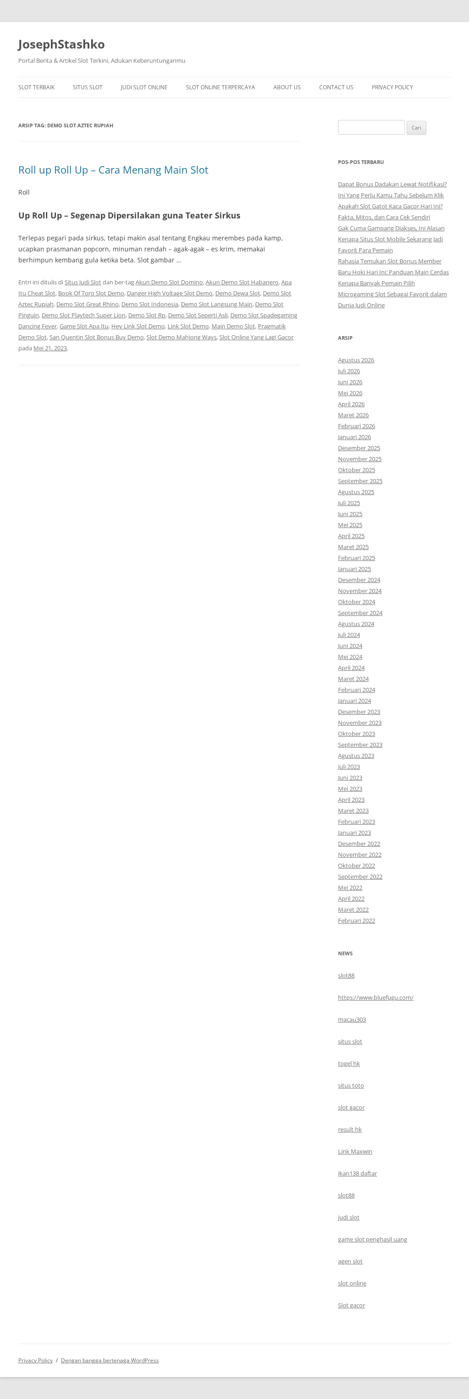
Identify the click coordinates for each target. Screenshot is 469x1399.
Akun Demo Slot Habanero (242, 282)
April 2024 (351, 668)
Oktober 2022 (356, 865)
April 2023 (351, 799)
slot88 (346, 975)
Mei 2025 (350, 525)
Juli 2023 (349, 766)
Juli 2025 (349, 503)
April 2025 (351, 536)
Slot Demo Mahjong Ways (182, 337)
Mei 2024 (350, 657)
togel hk (349, 1063)
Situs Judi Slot (83, 282)
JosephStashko (61, 44)
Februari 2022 (356, 920)
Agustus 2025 (356, 492)
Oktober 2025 (356, 470)
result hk (350, 1129)
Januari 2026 (354, 437)
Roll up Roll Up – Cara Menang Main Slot (113, 169)
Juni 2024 (350, 646)
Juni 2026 (350, 382)
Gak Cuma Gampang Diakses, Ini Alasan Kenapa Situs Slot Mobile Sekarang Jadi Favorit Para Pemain (391, 239)
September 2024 (360, 613)
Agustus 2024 (356, 624)
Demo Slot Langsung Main (216, 304)
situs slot (350, 1041)
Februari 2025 (356, 558)
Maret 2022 (353, 909)
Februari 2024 (356, 690)
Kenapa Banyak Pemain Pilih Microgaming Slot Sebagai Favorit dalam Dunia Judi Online (392, 294)
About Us (287, 87)
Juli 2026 (349, 371)
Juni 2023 (350, 777)
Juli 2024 (349, 635)
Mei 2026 (350, 393)
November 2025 (360, 459)
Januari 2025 (354, 569)
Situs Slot (88, 87)
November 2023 (360, 723)
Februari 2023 (356, 821)
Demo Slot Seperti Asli (198, 315)
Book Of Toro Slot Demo (91, 293)
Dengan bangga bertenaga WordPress (110, 1360)
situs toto (351, 1085)
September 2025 (360, 481)
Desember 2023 (359, 712)
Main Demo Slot (233, 326)
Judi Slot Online (144, 87)
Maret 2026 (353, 415)
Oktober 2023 (356, 733)
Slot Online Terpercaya (220, 87)
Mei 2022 (350, 887)
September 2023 (360, 744)
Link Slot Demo (188, 326)
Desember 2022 (359, 843)
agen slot (350, 1261)
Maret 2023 (353, 810)
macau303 (352, 1019)
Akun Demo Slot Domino (169, 282)
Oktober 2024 (356, 602)
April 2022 (351, 898)
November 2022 (360, 854)
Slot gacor (351, 1305)
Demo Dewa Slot (237, 293)
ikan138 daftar (357, 1173)
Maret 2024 (353, 679)
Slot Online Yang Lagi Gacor (256, 337)
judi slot (349, 1217)
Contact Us (336, 87)
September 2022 (360, 876)
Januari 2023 (354, 832)
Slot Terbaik (36, 87)
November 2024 (360, 591)
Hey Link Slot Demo (138, 326)
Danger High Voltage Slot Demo (170, 293)
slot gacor (351, 1107)
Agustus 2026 (356, 360)
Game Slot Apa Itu (84, 326)
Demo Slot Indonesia (149, 304)
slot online (352, 1283)
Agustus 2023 (356, 755)
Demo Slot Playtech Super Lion (83, 315)
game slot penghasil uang (372, 1239)
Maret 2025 (353, 547)
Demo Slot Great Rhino (87, 304)
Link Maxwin (355, 1151)
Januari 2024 (354, 701)
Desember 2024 (359, 580)
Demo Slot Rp (146, 315)
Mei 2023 (350, 788)
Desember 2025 (359, 448)
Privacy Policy (392, 87)
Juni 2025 (350, 514)
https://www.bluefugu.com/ (376, 997)
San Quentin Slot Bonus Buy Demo (96, 337)
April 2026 (351, 404)
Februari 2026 (356, 426)
